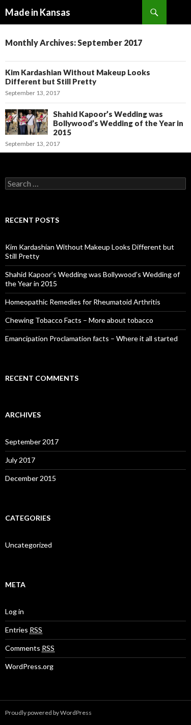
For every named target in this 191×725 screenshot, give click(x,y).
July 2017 (20, 460)
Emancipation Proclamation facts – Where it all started (91, 338)
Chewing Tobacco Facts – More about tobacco (79, 320)
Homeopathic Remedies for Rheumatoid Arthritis (82, 301)
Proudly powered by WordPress (48, 712)
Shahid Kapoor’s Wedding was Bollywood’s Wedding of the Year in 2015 (118, 123)
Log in (14, 611)
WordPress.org (29, 666)
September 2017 (32, 441)
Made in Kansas (37, 12)
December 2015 (30, 478)
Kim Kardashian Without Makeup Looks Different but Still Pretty (77, 77)
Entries (23, 629)
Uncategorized (28, 544)
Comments (29, 648)
